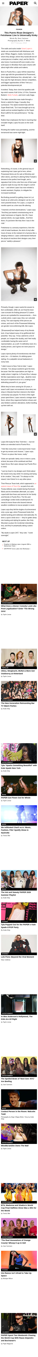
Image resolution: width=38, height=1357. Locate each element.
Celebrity (5, 1332)
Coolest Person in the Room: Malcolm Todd (18, 1112)
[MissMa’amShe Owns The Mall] (19, 1132)
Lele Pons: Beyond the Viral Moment (17, 957)
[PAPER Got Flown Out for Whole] (19, 784)
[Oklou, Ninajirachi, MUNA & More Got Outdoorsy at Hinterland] (19, 658)
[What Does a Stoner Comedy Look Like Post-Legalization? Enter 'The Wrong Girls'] (19, 593)
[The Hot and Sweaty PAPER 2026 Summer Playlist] (19, 879)
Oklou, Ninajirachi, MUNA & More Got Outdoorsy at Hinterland (18, 672)
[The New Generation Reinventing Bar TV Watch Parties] (19, 690)
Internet (5, 954)
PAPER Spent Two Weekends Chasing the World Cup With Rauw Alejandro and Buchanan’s (18, 1338)
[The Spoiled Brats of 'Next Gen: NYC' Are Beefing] (19, 1065)
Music (4, 794)
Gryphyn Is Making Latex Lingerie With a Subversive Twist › (17, 545)
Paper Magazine (8, 1343)
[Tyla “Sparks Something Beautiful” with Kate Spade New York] (19, 752)
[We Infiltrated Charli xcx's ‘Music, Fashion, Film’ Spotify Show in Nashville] (19, 814)
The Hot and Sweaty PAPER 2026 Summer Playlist (16, 893)
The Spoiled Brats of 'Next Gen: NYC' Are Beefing (17, 1080)
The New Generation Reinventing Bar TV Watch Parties (18, 704)
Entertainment (7, 603)
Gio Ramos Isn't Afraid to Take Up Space (16, 1274)
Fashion (19, 29)
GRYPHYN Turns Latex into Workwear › (17, 549)
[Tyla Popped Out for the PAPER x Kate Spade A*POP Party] (19, 911)
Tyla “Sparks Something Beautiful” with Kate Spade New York (19, 766)
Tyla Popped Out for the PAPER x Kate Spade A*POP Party (18, 926)
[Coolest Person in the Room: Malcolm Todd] (19, 1098)
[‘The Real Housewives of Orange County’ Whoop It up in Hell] (19, 1227)
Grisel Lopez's (26, 48)
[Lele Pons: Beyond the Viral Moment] (19, 944)
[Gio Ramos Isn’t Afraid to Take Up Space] (19, 1260)
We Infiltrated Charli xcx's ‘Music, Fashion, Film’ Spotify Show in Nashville (16, 830)
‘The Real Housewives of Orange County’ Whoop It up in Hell (16, 1241)
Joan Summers (7, 1084)
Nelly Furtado (13, 95)
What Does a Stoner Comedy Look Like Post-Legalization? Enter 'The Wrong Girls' (18, 608)
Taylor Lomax (7, 614)
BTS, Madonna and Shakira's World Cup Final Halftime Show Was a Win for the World (18, 1208)
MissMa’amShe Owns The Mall (14, 1146)
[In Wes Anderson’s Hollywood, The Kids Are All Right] (19, 1003)
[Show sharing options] (35, 161)
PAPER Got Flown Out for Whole (15, 798)
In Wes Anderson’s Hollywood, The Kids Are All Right (17, 1017)
